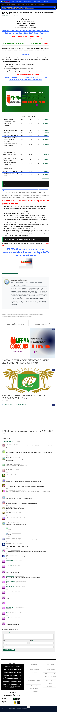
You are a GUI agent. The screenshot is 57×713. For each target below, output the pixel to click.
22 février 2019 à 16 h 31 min (16, 533)
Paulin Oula (8, 617)
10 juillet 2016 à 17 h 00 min (13, 555)
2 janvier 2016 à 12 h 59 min (20, 602)
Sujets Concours (34, 672)
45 (53, 405)
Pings (18, 441)
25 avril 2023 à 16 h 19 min (13, 444)
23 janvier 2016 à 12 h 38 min (16, 591)
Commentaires (8, 441)
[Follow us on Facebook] (46, 709)
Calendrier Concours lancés (34, 666)
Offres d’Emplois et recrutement (34, 683)
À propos (50, 683)
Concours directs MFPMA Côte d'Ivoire (36, 314)
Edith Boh (7, 612)
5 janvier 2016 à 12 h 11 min (16, 596)
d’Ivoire (32, 23)
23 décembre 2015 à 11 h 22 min (15, 612)
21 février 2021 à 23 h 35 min (17, 479)
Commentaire (6, 632)
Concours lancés (34, 691)
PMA (19, 23)
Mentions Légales (50, 664)
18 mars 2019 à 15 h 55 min (16, 512)
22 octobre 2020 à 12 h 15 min (19, 496)
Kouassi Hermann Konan (10, 586)
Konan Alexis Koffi (9, 565)
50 (53, 329)
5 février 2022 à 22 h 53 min (17, 469)
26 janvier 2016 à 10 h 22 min (21, 581)
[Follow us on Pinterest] (54, 709)
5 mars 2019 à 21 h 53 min (20, 517)
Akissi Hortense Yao (9, 560)
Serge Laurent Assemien (10, 622)
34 (54, 7)
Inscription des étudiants (11, 4)
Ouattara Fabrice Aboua (8, 15)
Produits (20, 1)
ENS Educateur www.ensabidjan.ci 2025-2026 (27, 431)
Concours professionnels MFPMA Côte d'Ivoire (11, 316)
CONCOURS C (25, 23)
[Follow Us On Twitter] (44, 709)
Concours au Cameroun (34, 677)
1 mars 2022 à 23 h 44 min (18, 464)
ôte (29, 23)
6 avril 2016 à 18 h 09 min (17, 565)
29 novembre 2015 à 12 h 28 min (16, 617)
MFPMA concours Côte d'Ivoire (25, 316)
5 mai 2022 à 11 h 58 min (17, 457)
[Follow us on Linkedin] (52, 709)
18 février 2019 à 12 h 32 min (16, 538)
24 (53, 369)
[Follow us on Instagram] (49, 709)
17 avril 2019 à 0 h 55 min (17, 507)
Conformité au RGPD (50, 666)
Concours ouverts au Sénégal (34, 680)
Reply (7, 455)
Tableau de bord (41, 4)
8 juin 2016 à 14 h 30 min (18, 560)
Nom (4, 640)
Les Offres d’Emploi (34, 688)
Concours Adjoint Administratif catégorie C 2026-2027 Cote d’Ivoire (25, 397)
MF (17, 23)
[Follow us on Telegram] (50, 709)
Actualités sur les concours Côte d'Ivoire (14, 7)
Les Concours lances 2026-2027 (10, 273)
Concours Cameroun (27, 1)
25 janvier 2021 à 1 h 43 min (20, 490)
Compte (3, 4)
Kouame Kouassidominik (10, 602)
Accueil (13, 1)
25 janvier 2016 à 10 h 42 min (20, 586)
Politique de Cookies (50, 680)
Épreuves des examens (34, 669)
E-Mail (31, 640)
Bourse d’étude (45, 1)
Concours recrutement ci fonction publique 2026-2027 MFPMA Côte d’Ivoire (25, 361)
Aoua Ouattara (8, 591)
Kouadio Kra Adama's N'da (10, 581)
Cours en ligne (34, 664)
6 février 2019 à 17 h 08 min (17, 543)
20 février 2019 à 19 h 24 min (16, 522)
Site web (5, 644)
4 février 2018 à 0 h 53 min (15, 550)
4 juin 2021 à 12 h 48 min (13, 474)
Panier (23, 4)
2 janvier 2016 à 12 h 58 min (20, 607)
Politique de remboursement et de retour (50, 677)
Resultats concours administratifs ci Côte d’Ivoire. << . (26, 43)
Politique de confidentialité (50, 673)
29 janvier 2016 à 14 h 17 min (19, 576)
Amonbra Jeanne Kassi (10, 576)
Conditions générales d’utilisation (50, 670)
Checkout (27, 4)
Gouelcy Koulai (8, 596)
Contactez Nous (34, 4)
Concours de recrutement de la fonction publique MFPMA (18, 314)
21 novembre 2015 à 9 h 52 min (20, 622)
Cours (17, 1)
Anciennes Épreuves (36, 1)
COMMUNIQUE (45, 119)
